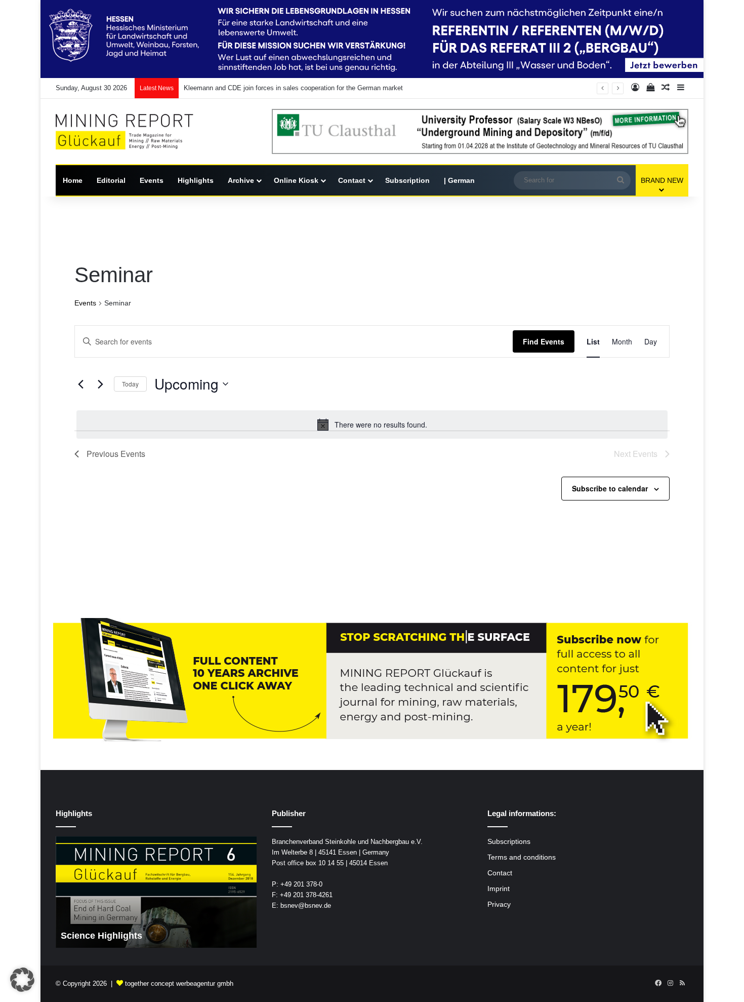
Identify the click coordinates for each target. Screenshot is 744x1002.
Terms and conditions (521, 857)
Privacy (499, 904)
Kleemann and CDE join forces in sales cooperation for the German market (293, 88)
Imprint (498, 889)
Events (151, 180)
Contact (351, 180)
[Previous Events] (80, 384)
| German (459, 180)
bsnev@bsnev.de (305, 905)
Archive (241, 180)
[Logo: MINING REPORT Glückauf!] (132, 132)
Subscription (407, 180)
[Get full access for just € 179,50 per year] (372, 680)
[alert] (372, 424)
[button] (22, 979)
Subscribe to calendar (610, 488)
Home (72, 180)
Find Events (543, 341)
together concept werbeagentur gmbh (179, 983)
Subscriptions (508, 841)
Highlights (196, 180)
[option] (156, 892)
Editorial (111, 180)
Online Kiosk (296, 180)
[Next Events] (100, 384)
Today (130, 383)
